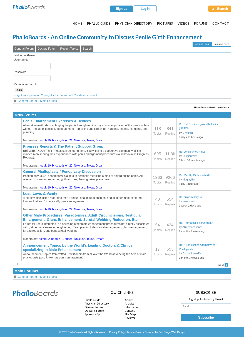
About (129, 299)
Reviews (130, 317)
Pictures (165, 23)
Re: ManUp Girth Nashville (194, 175)
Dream (100, 140)
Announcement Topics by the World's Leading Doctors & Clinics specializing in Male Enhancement (77, 247)
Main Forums (48, 100)
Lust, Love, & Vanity (40, 193)
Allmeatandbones (192, 227)
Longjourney (190, 156)
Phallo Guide (92, 299)
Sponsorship (92, 314)
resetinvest (189, 201)
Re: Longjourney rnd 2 (192, 151)
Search (87, 48)
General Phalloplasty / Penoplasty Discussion (62, 171)
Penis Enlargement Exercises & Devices (57, 121)
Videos (184, 23)
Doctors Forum (221, 44)
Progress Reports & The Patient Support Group (63, 146)
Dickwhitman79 (192, 253)
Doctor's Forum (94, 310)
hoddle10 (45, 140)
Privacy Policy (117, 332)
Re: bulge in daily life (191, 197)
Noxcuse (79, 140)
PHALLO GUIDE (98, 23)
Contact (220, 23)
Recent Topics (69, 48)
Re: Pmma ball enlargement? (196, 222)
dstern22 (67, 140)
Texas (90, 140)
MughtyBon (189, 179)
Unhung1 (188, 132)
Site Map (130, 314)
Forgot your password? (28, 95)
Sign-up (121, 9)
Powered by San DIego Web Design (165, 332)
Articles (129, 303)
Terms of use (134, 332)
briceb (56, 140)
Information (132, 307)
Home (77, 23)
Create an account (85, 95)
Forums (201, 23)
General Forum (202, 44)
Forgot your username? (58, 95)
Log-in (145, 9)
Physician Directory (133, 23)
